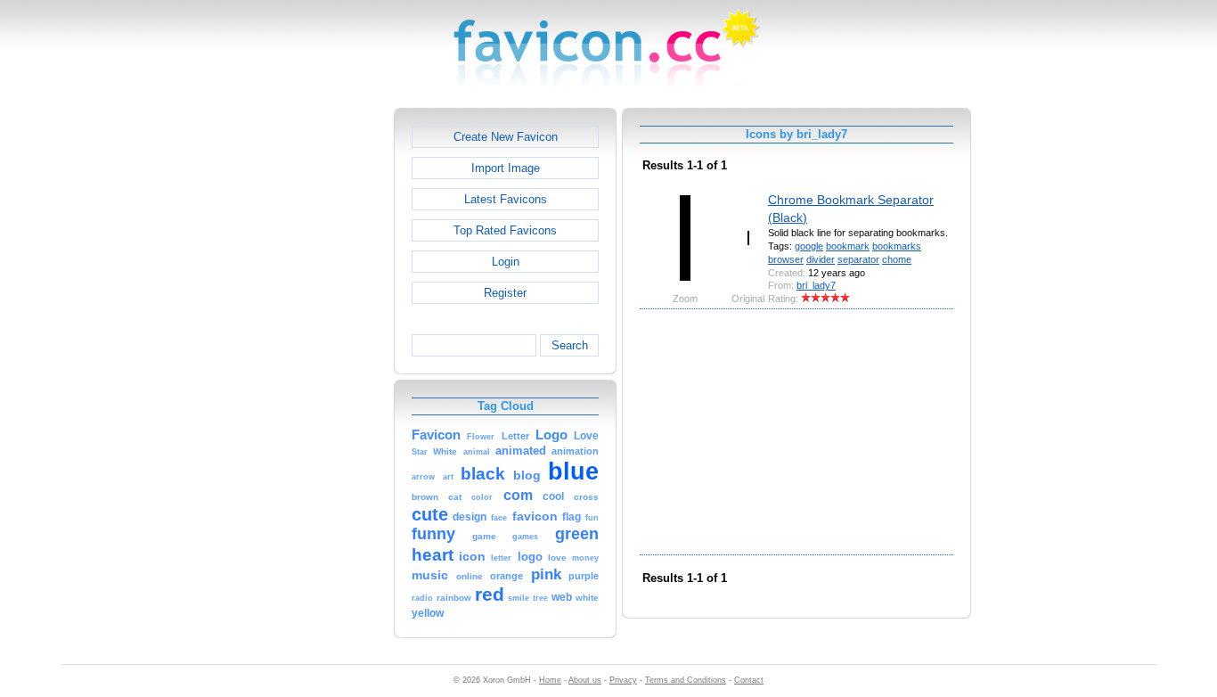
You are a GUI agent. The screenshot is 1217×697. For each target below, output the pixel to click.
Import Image (505, 168)
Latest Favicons (505, 199)
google (809, 246)
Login (505, 261)
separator (858, 259)
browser (786, 259)
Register (505, 292)
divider (820, 259)
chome (896, 259)
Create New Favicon (505, 137)
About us (584, 680)
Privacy (623, 680)
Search (569, 345)
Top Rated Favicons (505, 230)
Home (550, 680)
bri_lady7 (816, 285)
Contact (749, 680)
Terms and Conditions (685, 680)
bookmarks (896, 246)
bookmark (848, 246)
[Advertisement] (317, 375)
